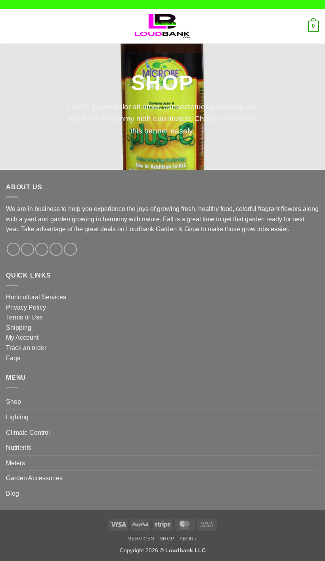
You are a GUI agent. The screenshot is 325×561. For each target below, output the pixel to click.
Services (141, 539)
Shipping (18, 327)
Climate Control (28, 432)
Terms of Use (24, 317)
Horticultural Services (36, 297)
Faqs (13, 358)
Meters (15, 463)
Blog (12, 493)
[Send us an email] (56, 249)
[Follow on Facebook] (13, 249)
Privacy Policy (26, 307)
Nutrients (18, 447)
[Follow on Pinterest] (70, 249)
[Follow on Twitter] (41, 249)
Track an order (26, 347)
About (188, 539)
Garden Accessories (34, 478)
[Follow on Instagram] (27, 249)
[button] (10, 26)
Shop (13, 401)
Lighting (17, 417)
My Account (22, 337)
